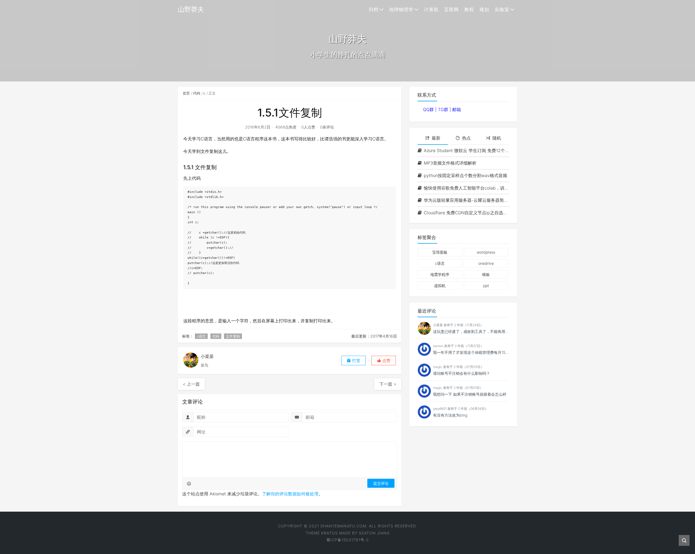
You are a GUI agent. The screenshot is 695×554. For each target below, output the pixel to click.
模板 (486, 274)
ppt (486, 285)
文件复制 (233, 336)
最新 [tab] (436, 138)
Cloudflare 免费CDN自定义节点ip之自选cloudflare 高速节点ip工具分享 (466, 212)
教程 (469, 9)
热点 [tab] (466, 138)
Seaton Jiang (374, 533)
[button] (383, 360)
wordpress (486, 252)
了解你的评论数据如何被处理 (290, 493)
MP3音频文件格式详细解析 (450, 163)
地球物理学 (401, 9)
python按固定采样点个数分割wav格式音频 (465, 175)
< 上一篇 (191, 384)
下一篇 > (387, 384)
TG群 (444, 109)
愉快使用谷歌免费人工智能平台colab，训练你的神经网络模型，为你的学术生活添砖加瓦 (466, 188)
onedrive (486, 263)
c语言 (201, 336)
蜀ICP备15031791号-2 (347, 539)
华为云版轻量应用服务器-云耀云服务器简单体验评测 (466, 200)
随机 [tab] (496, 138)
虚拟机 (440, 285)
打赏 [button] (355, 360)
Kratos (329, 533)
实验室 (502, 9)
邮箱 (456, 109)
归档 (373, 9)
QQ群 (429, 109)
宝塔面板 (439, 252)
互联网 (451, 9)
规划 (484, 9)
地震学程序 (439, 274)
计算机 (431, 9)
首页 (186, 93)
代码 (196, 93)
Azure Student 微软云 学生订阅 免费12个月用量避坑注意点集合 (466, 150)
